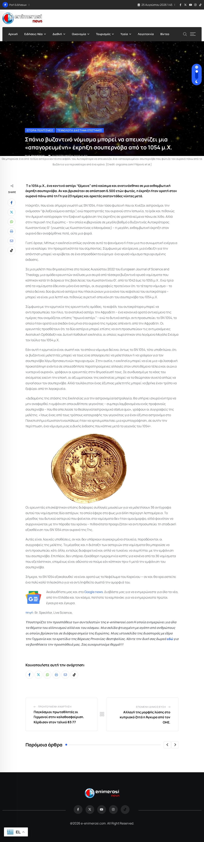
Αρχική (13, 34)
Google (89, 592)
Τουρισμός (103, 34)
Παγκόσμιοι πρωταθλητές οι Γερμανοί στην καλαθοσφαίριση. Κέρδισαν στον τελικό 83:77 (59, 717)
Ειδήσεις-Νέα (33, 34)
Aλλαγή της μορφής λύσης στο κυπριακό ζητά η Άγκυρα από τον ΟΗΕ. (145, 717)
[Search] (185, 33)
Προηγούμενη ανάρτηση (54, 706)
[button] (167, 744)
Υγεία (124, 34)
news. (99, 592)
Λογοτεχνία (146, 34)
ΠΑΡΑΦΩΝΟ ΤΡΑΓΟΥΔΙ (48, 4)
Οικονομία (79, 34)
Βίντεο (164, 34)
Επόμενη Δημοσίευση (151, 707)
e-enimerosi (36, 156)
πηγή (29, 612)
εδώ (170, 639)
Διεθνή (57, 34)
